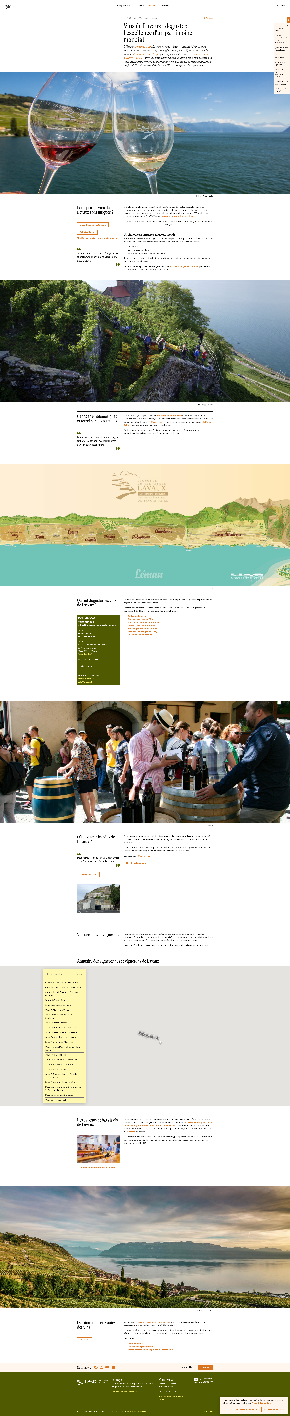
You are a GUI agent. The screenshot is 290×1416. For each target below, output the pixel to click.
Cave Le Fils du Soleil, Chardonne (61, 1060)
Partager (209, 18)
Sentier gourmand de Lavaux (142, 629)
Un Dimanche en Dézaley (140, 635)
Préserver (138, 5)
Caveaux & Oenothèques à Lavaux (97, 1168)
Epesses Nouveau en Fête (140, 619)
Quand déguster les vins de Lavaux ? (281, 49)
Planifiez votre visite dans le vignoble (96, 238)
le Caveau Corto (168, 1125)
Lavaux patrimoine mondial (125, 1392)
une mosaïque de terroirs (169, 416)
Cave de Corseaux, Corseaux (59, 1095)
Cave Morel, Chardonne (56, 1069)
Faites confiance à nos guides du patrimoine (150, 1350)
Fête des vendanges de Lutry (142, 632)
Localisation (85, 654)
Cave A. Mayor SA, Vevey (57, 1010)
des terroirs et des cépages (146, 54)
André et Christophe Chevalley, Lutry (63, 987)
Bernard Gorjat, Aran (55, 1000)
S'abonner (205, 1367)
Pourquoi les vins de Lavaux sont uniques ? (282, 28)
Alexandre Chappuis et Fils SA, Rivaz (62, 983)
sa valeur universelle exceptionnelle (179, 216)
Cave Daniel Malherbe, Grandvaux (62, 1032)
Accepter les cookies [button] (246, 1410)
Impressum (208, 1411)
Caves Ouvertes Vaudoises (141, 625)
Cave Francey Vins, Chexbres (59, 1042)
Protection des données (137, 1411)
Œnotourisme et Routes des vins (280, 90)
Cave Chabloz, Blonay (56, 1023)
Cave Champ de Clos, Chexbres (60, 1027)
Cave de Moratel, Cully (56, 1100)
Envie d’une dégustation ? (93, 225)
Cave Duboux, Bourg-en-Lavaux (60, 1037)
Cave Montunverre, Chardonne (60, 1065)
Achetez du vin (87, 232)
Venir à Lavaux (135, 1344)
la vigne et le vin (142, 46)
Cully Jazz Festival (137, 616)
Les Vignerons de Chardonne (144, 1125)
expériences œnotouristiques (154, 1322)
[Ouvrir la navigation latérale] (288, 20)
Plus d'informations (261, 1403)
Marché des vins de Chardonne (143, 622)
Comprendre (123, 5)
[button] (160, 1043)
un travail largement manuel (184, 266)
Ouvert (80, 974)
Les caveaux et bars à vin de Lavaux (281, 83)
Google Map (144, 856)
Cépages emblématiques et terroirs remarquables (281, 39)
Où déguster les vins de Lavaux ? (280, 56)
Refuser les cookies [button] (274, 1410)
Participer (166, 5)
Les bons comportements (140, 1347)
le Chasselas (155, 422)
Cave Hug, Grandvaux (56, 1055)
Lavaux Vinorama (88, 874)
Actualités (281, 5)
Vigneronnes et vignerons (280, 63)
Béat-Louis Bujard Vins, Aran (58, 1005)
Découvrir (152, 5)
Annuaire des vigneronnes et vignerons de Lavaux (280, 73)
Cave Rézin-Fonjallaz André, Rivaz (61, 1082)
